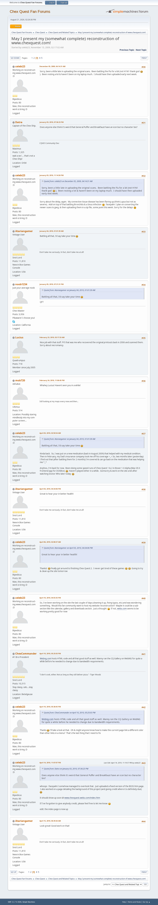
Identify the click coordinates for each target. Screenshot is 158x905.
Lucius (19, 337)
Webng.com (45, 658)
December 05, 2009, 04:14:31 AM (52, 66)
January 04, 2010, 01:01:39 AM (52, 231)
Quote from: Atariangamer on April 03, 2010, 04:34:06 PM (68, 548)
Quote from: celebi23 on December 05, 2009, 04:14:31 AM (68, 181)
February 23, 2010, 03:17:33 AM (52, 337)
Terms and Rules (134, 902)
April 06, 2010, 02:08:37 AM (50, 542)
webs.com (122, 608)
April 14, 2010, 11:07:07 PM (50, 762)
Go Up (13, 872)
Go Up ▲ (146, 902)
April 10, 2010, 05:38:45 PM (50, 706)
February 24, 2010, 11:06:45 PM (52, 380)
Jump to (107, 884)
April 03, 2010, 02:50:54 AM (50, 433)
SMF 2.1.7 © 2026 (14, 902)
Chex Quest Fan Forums (30, 11)
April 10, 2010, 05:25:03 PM (50, 653)
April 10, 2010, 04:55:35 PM (50, 598)
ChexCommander (26, 653)
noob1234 (21, 284)
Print (144, 58)
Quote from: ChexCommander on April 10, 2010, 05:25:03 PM (69, 712)
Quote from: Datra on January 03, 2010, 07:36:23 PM (66, 768)
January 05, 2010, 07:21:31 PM (52, 284)
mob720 (20, 380)
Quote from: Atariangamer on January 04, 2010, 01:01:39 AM (69, 290)
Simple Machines (28, 902)
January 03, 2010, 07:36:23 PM (52, 122)
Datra (18, 122)
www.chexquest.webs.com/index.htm (82, 797)
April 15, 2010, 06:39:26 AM (50, 821)
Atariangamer (24, 231)
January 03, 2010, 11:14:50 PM (52, 175)
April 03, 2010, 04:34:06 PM (50, 489)
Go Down (15, 58)
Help (124, 902)
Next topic (141, 50)
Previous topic (127, 50)
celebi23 (20, 66)
